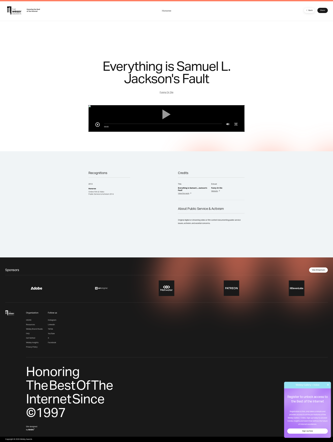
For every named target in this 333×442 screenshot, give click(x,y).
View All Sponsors (318, 270)
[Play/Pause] (97, 124)
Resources (30, 325)
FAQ (28, 334)
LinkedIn (51, 325)
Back (310, 10)
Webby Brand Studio (34, 329)
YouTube (51, 334)
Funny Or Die (166, 92)
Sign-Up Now (307, 431)
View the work (183, 193)
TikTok (50, 329)
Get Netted (30, 338)
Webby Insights (32, 343)
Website (214, 191)
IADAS (28, 320)
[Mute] (228, 124)
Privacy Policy (31, 347)
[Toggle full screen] (236, 124)
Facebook (52, 343)
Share (322, 10)
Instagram (52, 320)
